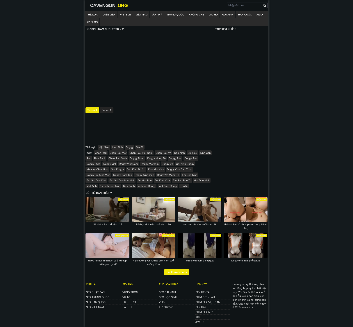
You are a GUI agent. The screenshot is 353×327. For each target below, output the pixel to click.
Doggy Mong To (156, 158)
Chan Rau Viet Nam (141, 152)
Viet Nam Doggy (167, 185)
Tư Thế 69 (129, 302)
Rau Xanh (129, 185)
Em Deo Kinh (189, 174)
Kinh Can (205, 152)
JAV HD (213, 14)
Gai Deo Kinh (202, 180)
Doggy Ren (190, 158)
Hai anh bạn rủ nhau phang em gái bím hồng (245, 226)
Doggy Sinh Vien (144, 174)
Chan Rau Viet (118, 152)
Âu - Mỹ (157, 14)
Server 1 (92, 110)
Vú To (126, 297)
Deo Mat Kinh (156, 169)
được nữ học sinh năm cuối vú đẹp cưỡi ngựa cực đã (107, 262)
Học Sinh (117, 147)
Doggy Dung (137, 158)
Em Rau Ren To (182, 180)
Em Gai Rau (145, 180)
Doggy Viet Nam (128, 163)
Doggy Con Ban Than (179, 169)
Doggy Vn (167, 163)
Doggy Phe (175, 158)
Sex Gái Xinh (167, 292)
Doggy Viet (109, 163)
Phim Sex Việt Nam (207, 302)
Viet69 (140, 147)
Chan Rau (101, 152)
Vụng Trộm (130, 292)
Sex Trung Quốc (97, 297)
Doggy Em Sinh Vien (98, 174)
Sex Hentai (202, 292)
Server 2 (107, 110)
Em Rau (192, 152)
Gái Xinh (227, 14)
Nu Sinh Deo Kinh (110, 185)
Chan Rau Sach (117, 158)
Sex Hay (200, 307)
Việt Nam (142, 14)
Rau (88, 158)
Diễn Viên (109, 14)
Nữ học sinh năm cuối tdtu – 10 (153, 224)
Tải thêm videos (176, 272)
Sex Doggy (117, 169)
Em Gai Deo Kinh (96, 180)
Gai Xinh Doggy (185, 163)
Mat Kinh (91, 185)
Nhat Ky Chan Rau (97, 169)
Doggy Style (93, 163)
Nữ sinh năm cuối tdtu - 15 (107, 224)
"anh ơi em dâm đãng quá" (199, 260)
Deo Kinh (179, 152)
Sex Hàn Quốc (96, 302)
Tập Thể (127, 307)
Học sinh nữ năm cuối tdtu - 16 (200, 224)
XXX (197, 317)
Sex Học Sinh (168, 297)
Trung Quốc (175, 14)
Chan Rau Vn (163, 152)
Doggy (129, 147)
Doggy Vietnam (150, 163)
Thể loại (92, 14)
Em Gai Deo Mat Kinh (122, 180)
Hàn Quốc (245, 14)
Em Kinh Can (162, 180)
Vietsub (125, 14)
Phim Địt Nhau (205, 297)
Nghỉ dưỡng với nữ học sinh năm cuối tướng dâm (153, 262)
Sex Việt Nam (95, 307)
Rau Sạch (100, 158)
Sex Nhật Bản (95, 292)
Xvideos (92, 22)
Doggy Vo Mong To (168, 174)
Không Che (196, 14)
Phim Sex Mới (204, 312)
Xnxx (259, 14)
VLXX (162, 302)
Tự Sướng (166, 307)
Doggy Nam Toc (122, 174)
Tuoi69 (184, 185)
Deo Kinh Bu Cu (136, 169)
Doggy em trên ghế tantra (245, 260)
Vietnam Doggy (147, 185)
